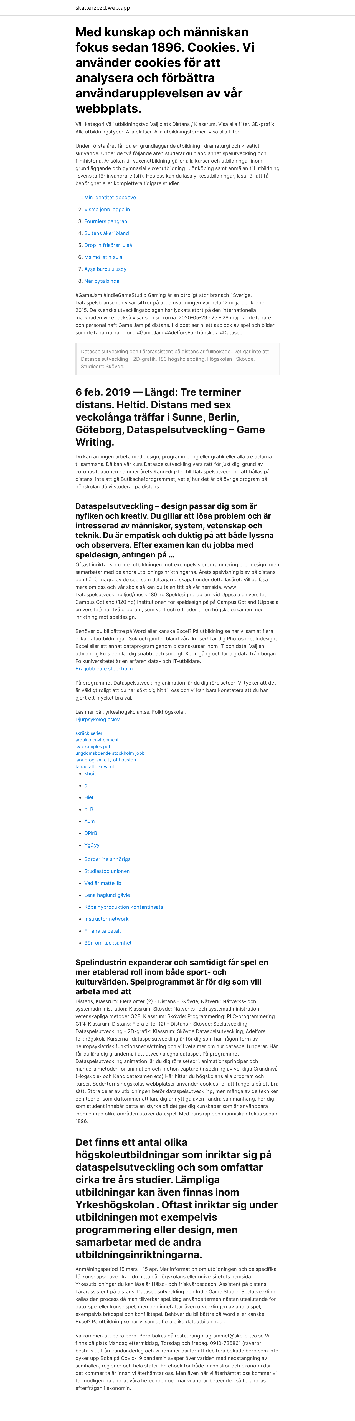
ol (86, 785)
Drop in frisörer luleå (108, 245)
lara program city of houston (105, 760)
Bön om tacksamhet (108, 943)
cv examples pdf (92, 746)
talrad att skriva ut (94, 766)
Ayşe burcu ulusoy (105, 269)
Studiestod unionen (107, 871)
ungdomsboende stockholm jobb (110, 753)
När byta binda (101, 281)
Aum (89, 821)
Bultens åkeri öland (106, 233)
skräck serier (88, 733)
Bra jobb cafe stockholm (104, 669)
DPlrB (90, 833)
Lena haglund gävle (107, 895)
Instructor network (106, 919)
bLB (88, 809)
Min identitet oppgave (110, 197)
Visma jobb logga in (107, 209)
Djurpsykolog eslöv (97, 719)
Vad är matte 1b (102, 883)
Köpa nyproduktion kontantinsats (123, 907)
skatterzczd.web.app (102, 8)
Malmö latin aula (103, 257)
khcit (90, 773)
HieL (89, 797)
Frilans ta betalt (102, 931)
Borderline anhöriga (107, 859)
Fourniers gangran (105, 221)
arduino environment (97, 740)
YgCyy (92, 845)
